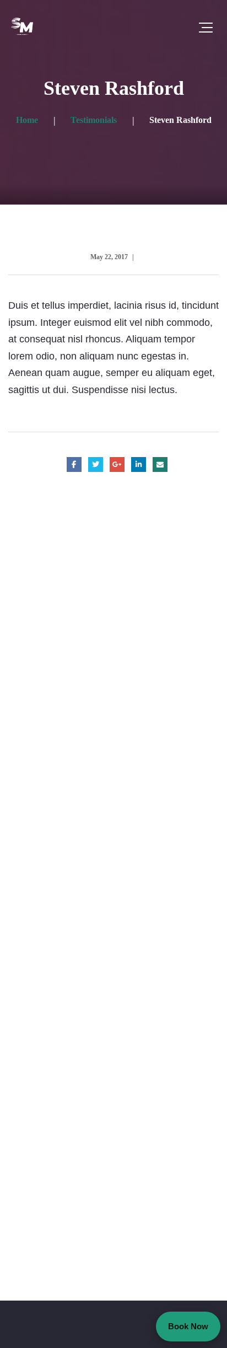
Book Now (188, 1326)
